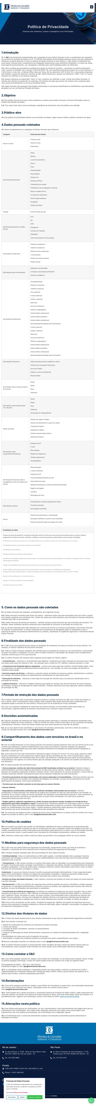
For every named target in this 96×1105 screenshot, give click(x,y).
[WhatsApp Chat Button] (91, 1100)
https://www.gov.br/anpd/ (69, 996)
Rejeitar (22, 1097)
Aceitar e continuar (35, 1097)
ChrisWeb (54, 1096)
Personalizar (12, 1097)
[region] (24, 1089)
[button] (91, 6)
